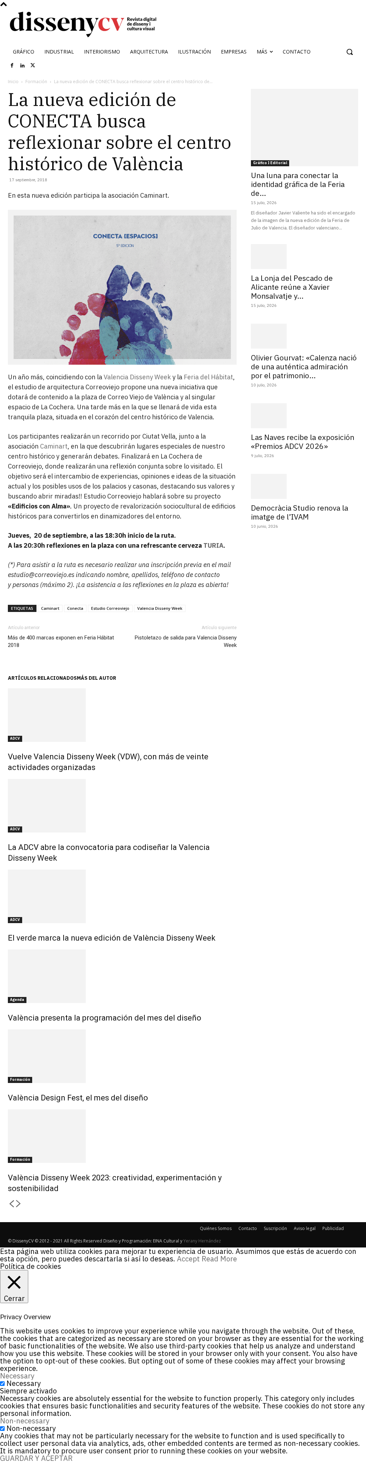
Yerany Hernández (202, 1241)
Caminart (54, 446)
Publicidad (333, 1228)
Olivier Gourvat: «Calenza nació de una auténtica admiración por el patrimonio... (304, 366)
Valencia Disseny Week (137, 377)
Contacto (247, 1228)
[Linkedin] (22, 65)
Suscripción (275, 1228)
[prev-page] (11, 1204)
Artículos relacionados (42, 678)
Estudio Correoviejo (110, 608)
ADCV (15, 738)
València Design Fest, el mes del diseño (78, 1097)
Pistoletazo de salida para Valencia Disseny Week (186, 641)
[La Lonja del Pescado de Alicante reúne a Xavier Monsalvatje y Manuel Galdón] (304, 256)
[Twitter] (33, 65)
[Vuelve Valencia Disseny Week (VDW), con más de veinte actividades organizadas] (122, 715)
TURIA (213, 545)
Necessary (23, 1383)
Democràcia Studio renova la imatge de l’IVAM (299, 512)
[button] (349, 51)
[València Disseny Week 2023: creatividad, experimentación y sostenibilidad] (122, 1136)
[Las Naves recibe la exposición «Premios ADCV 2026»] (304, 415)
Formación (36, 82)
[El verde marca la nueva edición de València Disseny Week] (122, 896)
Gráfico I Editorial (270, 163)
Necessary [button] (17, 1376)
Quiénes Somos (216, 1228)
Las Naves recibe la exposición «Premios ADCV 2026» (302, 441)
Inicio (13, 82)
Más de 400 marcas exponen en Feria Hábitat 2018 (61, 641)
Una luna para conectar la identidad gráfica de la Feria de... (298, 184)
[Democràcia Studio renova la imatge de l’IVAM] (304, 486)
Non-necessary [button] (24, 1421)
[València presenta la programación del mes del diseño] (122, 976)
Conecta (75, 608)
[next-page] (18, 1204)
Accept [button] (188, 1259)
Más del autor (96, 678)
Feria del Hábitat (208, 377)
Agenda (17, 999)
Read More (219, 1259)
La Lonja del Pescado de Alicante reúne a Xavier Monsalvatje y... (292, 287)
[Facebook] (12, 65)
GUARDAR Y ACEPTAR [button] (36, 1458)
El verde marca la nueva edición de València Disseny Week (112, 937)
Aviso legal (305, 1228)
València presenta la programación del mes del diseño (104, 1017)
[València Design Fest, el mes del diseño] (122, 1056)
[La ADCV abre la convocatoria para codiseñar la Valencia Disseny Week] (122, 805)
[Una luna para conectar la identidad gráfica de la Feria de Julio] (304, 128)
